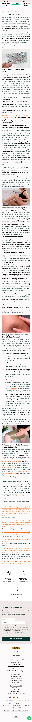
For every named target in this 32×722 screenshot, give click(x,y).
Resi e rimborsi (16, 682)
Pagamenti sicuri (16, 676)
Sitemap (16, 713)
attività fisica (13, 388)
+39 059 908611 (11, 671)
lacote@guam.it (22, 671)
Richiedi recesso (16, 691)
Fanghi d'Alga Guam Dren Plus (11, 461)
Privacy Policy (20, 632)
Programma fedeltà (16, 686)
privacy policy (9, 625)
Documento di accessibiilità (16, 693)
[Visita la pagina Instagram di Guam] (15, 651)
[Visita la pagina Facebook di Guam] (17, 651)
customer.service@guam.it (16, 666)
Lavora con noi (16, 687)
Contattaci (16, 689)
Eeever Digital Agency (15, 705)
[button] (3, 5)
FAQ (16, 684)
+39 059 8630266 (16, 664)
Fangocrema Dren (7, 467)
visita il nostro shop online (18, 496)
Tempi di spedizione (16, 678)
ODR (16, 716)
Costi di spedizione (16, 680)
